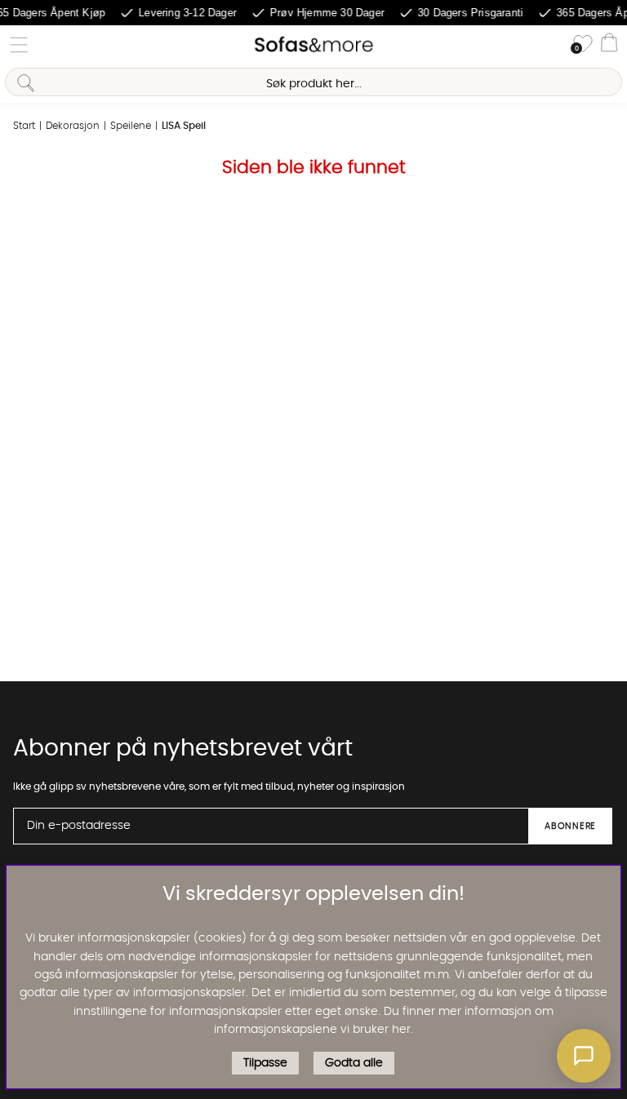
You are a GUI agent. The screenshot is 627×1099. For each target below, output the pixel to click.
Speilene (130, 126)
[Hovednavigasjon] (19, 44)
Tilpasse (265, 1063)
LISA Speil (184, 126)
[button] (584, 1056)
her (401, 1029)
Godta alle (354, 1063)
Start (24, 126)
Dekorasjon (73, 126)
